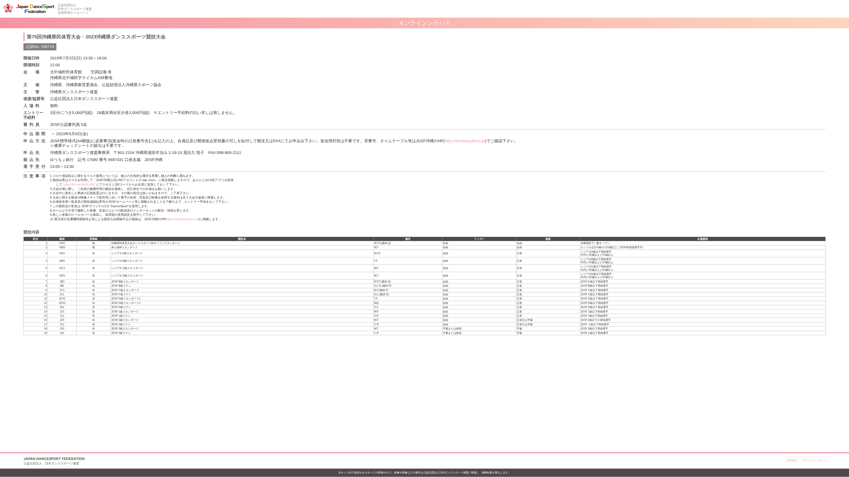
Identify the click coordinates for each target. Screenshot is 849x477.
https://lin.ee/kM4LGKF (79, 184)
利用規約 (792, 460)
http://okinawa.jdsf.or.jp (465, 141)
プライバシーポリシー (815, 460)
